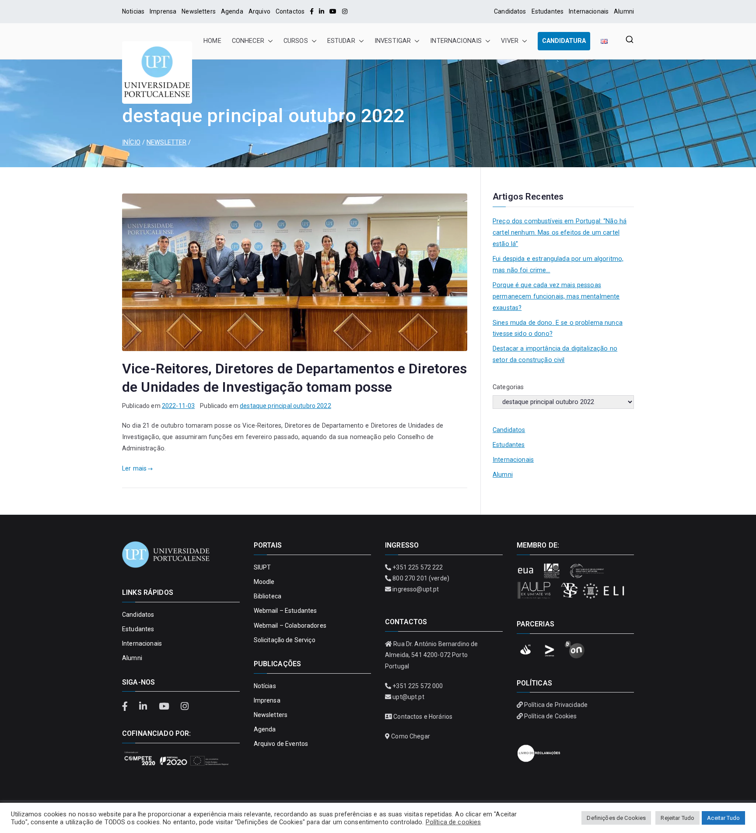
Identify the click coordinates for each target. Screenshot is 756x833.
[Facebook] (312, 11)
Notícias (265, 685)
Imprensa (163, 11)
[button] (268, 41)
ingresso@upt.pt (415, 589)
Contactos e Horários (422, 716)
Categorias (508, 387)
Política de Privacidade (556, 704)
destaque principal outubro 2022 (285, 405)
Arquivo (259, 11)
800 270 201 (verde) (420, 578)
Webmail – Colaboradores (290, 625)
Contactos (290, 11)
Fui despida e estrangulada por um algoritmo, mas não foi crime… (558, 264)
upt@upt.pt (408, 696)
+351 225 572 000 (417, 685)
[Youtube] (332, 11)
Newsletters (199, 11)
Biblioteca (267, 596)
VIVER (509, 41)
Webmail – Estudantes (285, 610)
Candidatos (510, 11)
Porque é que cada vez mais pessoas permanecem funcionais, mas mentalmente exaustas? (556, 296)
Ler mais (134, 468)
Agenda (232, 11)
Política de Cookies (550, 716)
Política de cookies (453, 822)
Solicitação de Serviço (284, 639)
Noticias (133, 11)
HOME (212, 41)
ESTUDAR (341, 41)
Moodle (264, 581)
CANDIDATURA (564, 41)
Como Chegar (410, 736)
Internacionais (589, 11)
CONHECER (248, 41)
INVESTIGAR (392, 41)
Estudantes (548, 11)
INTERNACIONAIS (456, 41)
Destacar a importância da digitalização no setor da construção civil (555, 354)
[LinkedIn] (321, 11)
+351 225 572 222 (417, 567)
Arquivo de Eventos (281, 743)
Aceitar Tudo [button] (723, 818)
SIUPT (262, 567)
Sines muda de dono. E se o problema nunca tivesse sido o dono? (558, 328)
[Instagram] (344, 11)
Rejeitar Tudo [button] (677, 818)
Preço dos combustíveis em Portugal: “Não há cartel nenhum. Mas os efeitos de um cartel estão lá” (559, 233)
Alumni (624, 11)
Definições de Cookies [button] (616, 818)
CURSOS (296, 41)
